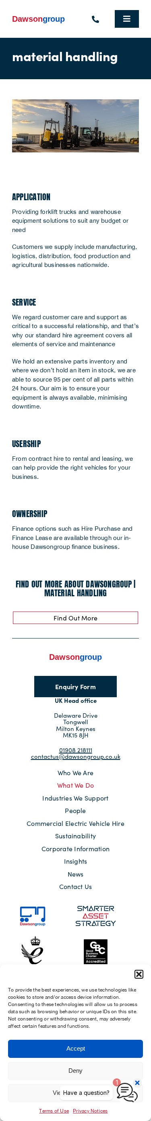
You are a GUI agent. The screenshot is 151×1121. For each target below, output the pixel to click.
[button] (139, 974)
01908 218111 (75, 750)
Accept (75, 1048)
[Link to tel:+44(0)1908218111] (95, 19)
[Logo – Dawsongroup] (38, 17)
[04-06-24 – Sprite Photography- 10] (75, 102)
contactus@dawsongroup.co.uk (75, 756)
